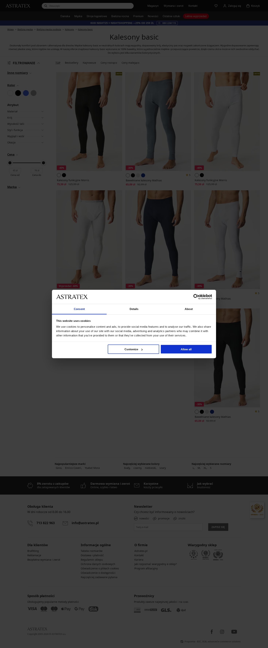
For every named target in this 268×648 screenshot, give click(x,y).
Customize (131, 349)
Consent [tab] (79, 308)
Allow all (186, 349)
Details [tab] (134, 308)
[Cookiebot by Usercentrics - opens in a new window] (196, 297)
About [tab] (189, 308)
